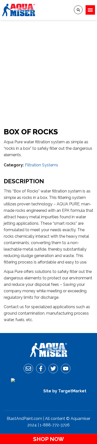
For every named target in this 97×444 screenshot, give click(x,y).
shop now (48, 439)
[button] (90, 10)
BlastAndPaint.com (24, 418)
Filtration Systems (41, 165)
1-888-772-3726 (55, 425)
